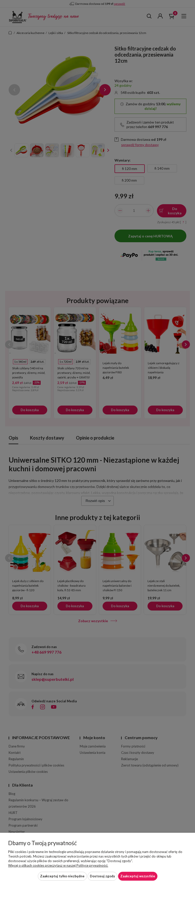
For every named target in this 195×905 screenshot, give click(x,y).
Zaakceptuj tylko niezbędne (62, 876)
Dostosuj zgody (102, 876)
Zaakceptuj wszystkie (137, 876)
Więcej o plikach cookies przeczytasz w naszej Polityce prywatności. (58, 865)
